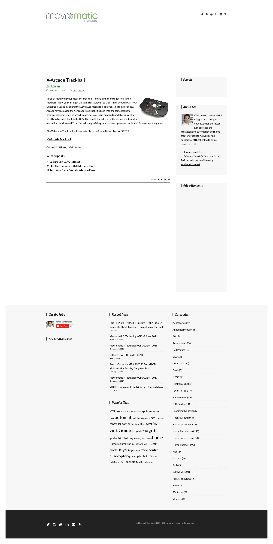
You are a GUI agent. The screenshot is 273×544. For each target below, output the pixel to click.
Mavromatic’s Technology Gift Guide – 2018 (133, 345)
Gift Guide (120, 430)
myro (124, 449)
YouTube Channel (190, 164)
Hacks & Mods (181, 417)
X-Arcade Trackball (65, 80)
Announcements (181, 329)
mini (155, 443)
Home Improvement (183, 437)
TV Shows (178, 492)
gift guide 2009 (139, 431)
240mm (123, 411)
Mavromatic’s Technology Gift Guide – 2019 (133, 336)
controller (115, 423)
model (113, 450)
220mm (114, 411)
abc (128, 411)
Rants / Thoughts (182, 478)
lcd (145, 444)
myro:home (134, 450)
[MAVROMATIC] (72, 21)
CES (175, 356)
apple (145, 411)
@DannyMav (191, 156)
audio (111, 418)
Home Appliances (182, 424)
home (157, 437)
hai (120, 438)
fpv (155, 424)
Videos (176, 498)
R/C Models (179, 471)
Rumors (177, 485)
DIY (142, 423)
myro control (150, 450)
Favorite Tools (180, 390)
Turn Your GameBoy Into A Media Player (73, 169)
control (160, 418)
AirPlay (138, 411)
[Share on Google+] (168, 179)
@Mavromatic (208, 156)
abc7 (133, 411)
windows (148, 462)
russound (116, 461)
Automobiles (180, 342)
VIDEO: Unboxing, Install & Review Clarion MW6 (136, 386)
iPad (134, 444)
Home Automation (120, 443)
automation (126, 417)
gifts (153, 430)
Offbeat (177, 458)
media (149, 444)
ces (153, 418)
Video (141, 462)
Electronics (179, 383)
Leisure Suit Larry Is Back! (65, 161)
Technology (131, 461)
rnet (155, 456)
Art (174, 336)
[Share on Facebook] (158, 179)
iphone (139, 443)
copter (126, 423)
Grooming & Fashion (184, 410)
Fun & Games (53, 86)
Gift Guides (179, 403)
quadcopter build (138, 456)
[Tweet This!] (161, 179)
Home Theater (180, 444)
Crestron (135, 424)
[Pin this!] (165, 179)
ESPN (148, 423)
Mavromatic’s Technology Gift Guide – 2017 (133, 377)
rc (151, 456)
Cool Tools (178, 363)
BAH (140, 418)
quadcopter (118, 456)
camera (146, 418)
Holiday (128, 438)
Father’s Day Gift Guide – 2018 (126, 354)
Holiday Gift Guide (143, 438)
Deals (176, 370)
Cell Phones (179, 349)
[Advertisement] (136, 50)
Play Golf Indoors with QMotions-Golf (72, 165)
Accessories (179, 322)
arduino (154, 411)
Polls (175, 465)
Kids (175, 451)
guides (113, 438)
